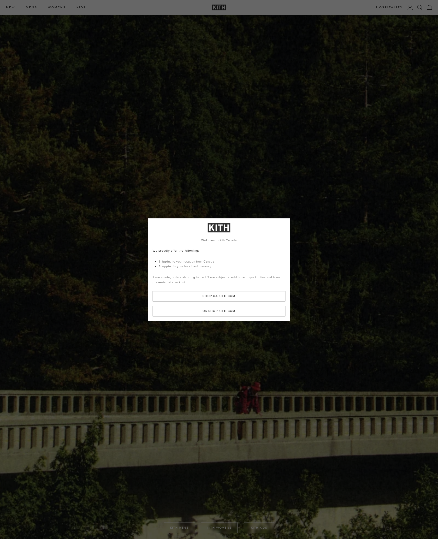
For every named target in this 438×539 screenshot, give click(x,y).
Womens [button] (57, 7)
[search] (419, 7)
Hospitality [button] (389, 7)
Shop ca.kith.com (219, 296)
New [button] (10, 7)
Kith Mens (179, 527)
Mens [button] (31, 7)
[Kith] (219, 7)
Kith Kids (259, 527)
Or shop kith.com (219, 311)
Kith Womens (219, 527)
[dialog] (219, 269)
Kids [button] (81, 7)
